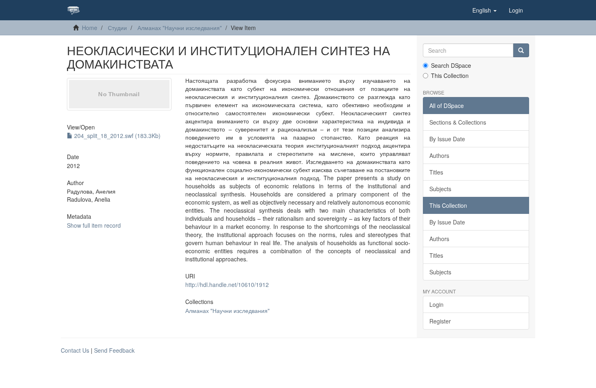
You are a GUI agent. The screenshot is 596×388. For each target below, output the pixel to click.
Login (436, 304)
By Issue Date (447, 139)
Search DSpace (451, 65)
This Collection (450, 75)
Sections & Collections (457, 122)
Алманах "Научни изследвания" (179, 28)
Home (89, 28)
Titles (436, 172)
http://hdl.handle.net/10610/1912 (227, 284)
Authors (439, 155)
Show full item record (94, 225)
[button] (484, 10)
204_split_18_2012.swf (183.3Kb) (117, 135)
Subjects (440, 189)
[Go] (521, 50)
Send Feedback (114, 350)
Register (440, 321)
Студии (117, 28)
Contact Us (75, 350)
